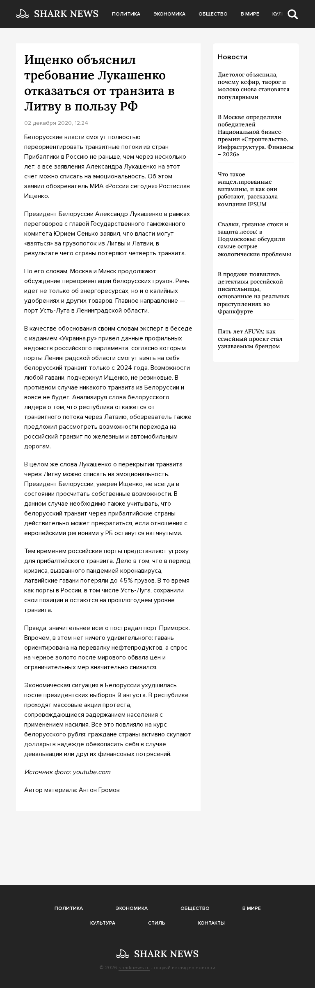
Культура (102, 923)
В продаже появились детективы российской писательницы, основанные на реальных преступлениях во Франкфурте (254, 292)
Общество (213, 14)
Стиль (156, 923)
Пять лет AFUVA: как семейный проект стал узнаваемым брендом (250, 339)
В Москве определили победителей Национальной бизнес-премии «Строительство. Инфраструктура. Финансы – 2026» (256, 135)
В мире (250, 14)
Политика (126, 14)
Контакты (211, 923)
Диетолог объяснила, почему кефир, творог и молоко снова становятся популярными (254, 86)
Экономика (169, 14)
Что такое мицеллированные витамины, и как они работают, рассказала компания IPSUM (248, 189)
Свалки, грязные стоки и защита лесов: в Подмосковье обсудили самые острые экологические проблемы (254, 239)
